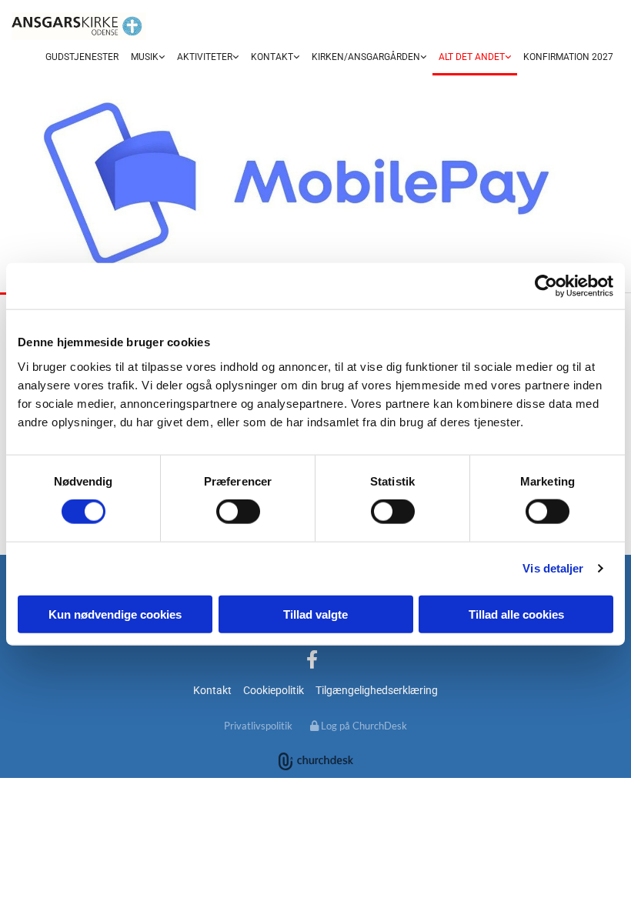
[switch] (238, 511)
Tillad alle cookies (516, 613)
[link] (148, 57)
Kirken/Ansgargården (366, 57)
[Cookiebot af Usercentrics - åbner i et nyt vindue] (546, 286)
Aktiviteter (204, 57)
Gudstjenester (82, 57)
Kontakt (272, 57)
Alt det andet (472, 57)
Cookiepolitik (273, 690)
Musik (145, 57)
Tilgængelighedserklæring (377, 690)
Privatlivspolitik (258, 725)
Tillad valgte (315, 613)
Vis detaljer (552, 568)
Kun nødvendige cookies (115, 613)
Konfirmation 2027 (568, 57)
